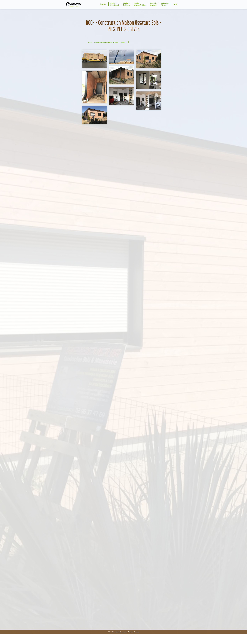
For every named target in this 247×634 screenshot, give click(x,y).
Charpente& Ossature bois (114, 4)
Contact (175, 4)
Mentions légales (133, 632)
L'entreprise (103, 4)
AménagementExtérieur (165, 4)
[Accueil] (74, 4)
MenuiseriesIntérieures (153, 4)
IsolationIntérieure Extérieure (140, 4)
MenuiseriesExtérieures (126, 4)
